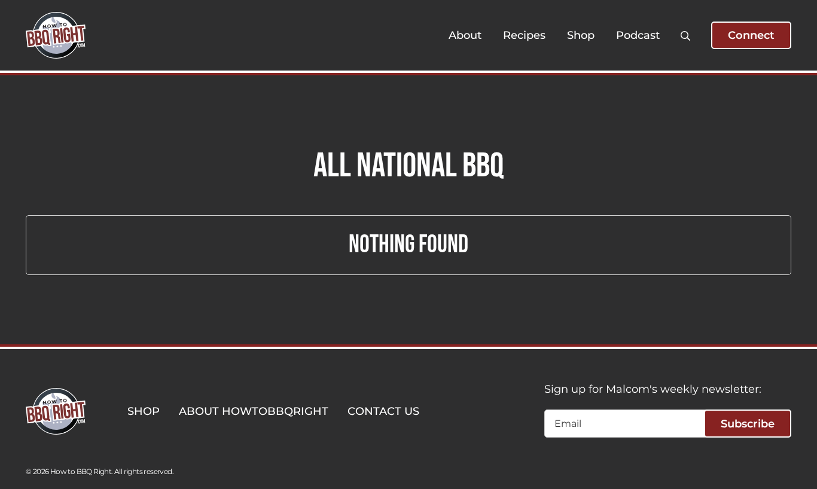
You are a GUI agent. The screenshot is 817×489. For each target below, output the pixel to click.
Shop (581, 35)
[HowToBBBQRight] (56, 35)
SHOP (143, 411)
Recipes (524, 35)
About (465, 35)
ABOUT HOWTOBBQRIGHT (253, 411)
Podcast (638, 35)
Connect (751, 35)
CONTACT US (383, 411)
